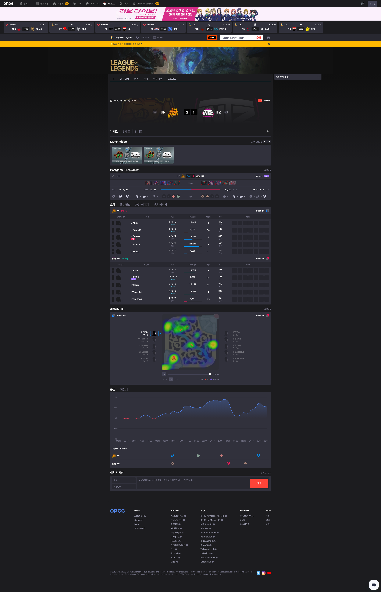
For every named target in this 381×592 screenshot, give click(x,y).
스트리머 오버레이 (178, 545)
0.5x (165, 379)
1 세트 (114, 131)
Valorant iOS (206, 536)
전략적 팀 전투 (176, 520)
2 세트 (126, 131)
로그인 (372, 3)
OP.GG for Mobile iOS (210, 520)
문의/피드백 (244, 524)
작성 (259, 483)
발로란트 (174, 524)
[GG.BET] (212, 37)
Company (138, 520)
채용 (268, 524)
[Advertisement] (190, 89)
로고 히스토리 (140, 528)
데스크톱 (174, 540)
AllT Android (206, 524)
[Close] (263, 14)
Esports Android (208, 557)
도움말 (242, 520)
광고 (268, 520)
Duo (172, 549)
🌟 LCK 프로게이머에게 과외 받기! (126, 44)
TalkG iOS (205, 553)
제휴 (268, 515)
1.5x (176, 379)
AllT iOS (204, 528)
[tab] (114, 204)
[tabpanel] (190, 255)
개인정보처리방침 (247, 515)
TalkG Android (207, 549)
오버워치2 (175, 528)
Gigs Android (206, 540)
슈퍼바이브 (175, 536)
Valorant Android (208, 532)
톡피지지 (174, 553)
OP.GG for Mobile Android (212, 515)
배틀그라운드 (176, 532)
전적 (26, 3)
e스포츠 (174, 557)
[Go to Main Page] (8, 3)
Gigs (173, 561)
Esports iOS (205, 561)
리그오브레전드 (177, 515)
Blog (136, 524)
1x (171, 379)
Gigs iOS (204, 545)
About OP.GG (140, 515)
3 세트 (138, 131)
